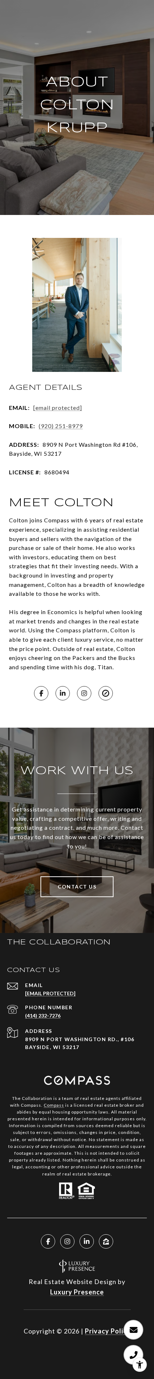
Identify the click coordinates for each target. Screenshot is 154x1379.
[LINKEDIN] (63, 693)
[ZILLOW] (106, 1241)
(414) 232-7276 (43, 1015)
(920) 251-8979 (61, 425)
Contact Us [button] (77, 887)
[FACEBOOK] (41, 693)
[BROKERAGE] (105, 693)
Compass (54, 1105)
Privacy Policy (108, 1331)
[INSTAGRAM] (84, 693)
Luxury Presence (77, 1292)
